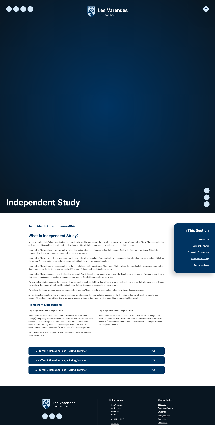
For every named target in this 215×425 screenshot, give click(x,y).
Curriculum (162, 419)
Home (30, 226)
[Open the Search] (9, 9)
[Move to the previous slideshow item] (207, 197)
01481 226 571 (118, 419)
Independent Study (67, 226)
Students (162, 412)
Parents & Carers (165, 408)
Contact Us (162, 423)
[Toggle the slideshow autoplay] (207, 204)
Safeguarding (164, 415)
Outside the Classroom (46, 226)
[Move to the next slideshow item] (207, 190)
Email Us (115, 423)
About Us (162, 404)
